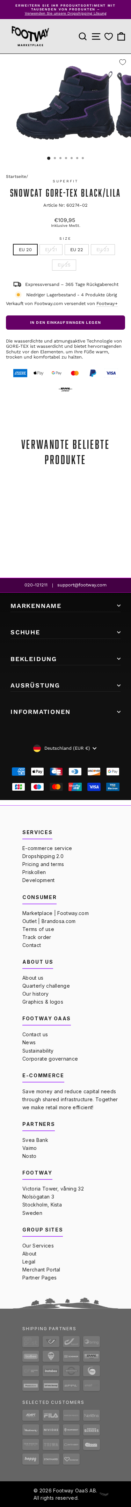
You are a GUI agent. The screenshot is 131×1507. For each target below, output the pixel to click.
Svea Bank (35, 1140)
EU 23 (102, 249)
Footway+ (107, 303)
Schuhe (25, 632)
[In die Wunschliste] (122, 62)
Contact (31, 945)
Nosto (29, 1156)
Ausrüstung (35, 685)
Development (38, 880)
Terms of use (38, 929)
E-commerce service (47, 848)
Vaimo (29, 1148)
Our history (35, 994)
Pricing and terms (43, 864)
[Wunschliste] (108, 36)
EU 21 (51, 249)
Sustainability (37, 1051)
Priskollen (34, 872)
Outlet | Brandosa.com (49, 921)
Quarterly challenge (46, 986)
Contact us (35, 1034)
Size (65, 239)
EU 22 (76, 249)
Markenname (35, 605)
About (29, 1254)
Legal (29, 1262)
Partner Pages (39, 1277)
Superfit (66, 181)
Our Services (38, 1246)
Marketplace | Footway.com (55, 913)
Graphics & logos (42, 1002)
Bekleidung (33, 658)
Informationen (40, 711)
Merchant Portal (41, 1270)
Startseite (16, 176)
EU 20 (25, 249)
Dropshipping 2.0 (43, 856)
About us (33, 978)
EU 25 (64, 264)
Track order (36, 937)
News (29, 1042)
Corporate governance (50, 1059)
